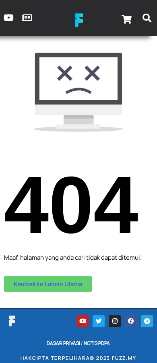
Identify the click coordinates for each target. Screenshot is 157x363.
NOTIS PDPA (97, 343)
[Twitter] (99, 321)
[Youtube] (82, 321)
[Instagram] (115, 321)
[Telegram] (147, 321)
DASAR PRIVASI (63, 343)
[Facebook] (131, 321)
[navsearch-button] (147, 19)
